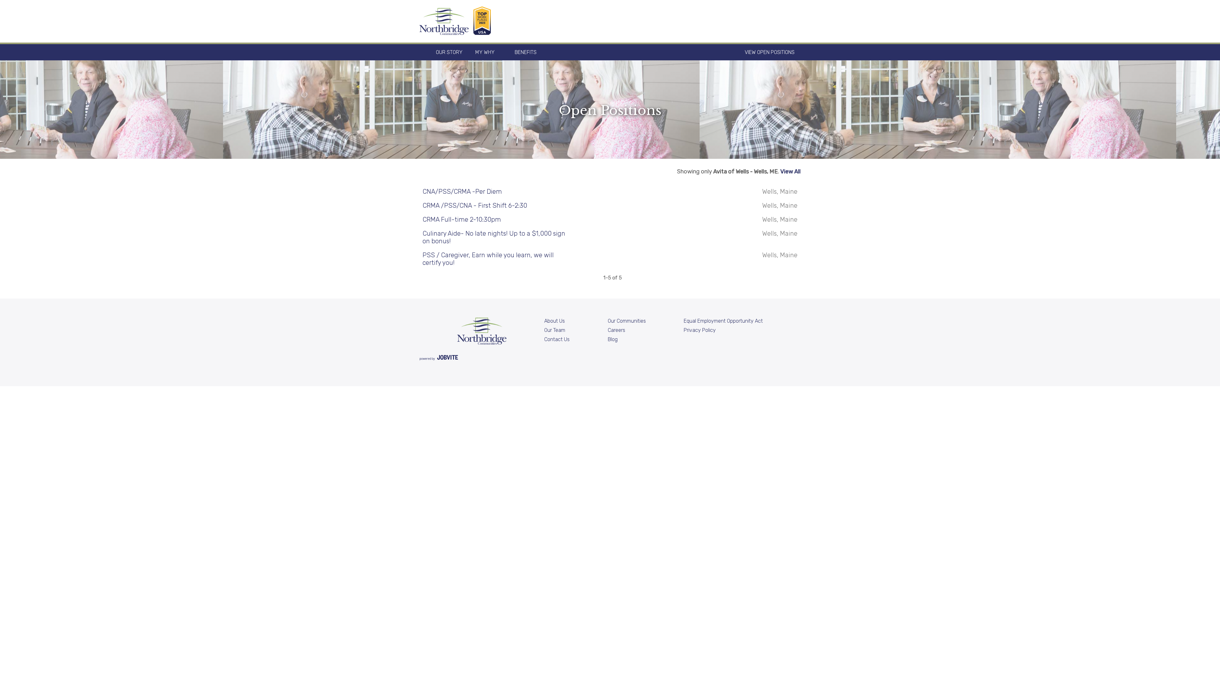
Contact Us (557, 339)
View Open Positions (770, 52)
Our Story (449, 52)
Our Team (554, 330)
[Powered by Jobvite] (438, 358)
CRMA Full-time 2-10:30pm (462, 219)
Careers (616, 330)
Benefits (526, 52)
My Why (485, 52)
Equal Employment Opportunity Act (723, 321)
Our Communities (627, 321)
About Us (554, 321)
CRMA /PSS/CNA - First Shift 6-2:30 (475, 205)
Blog (613, 339)
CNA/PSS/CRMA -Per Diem (462, 191)
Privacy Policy (700, 330)
